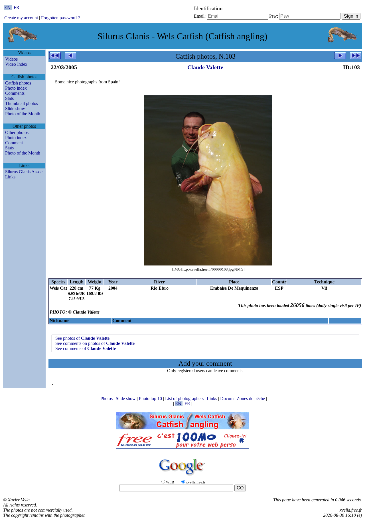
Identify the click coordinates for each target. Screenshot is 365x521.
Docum (227, 398)
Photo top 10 (151, 398)
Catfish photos (18, 83)
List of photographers (185, 398)
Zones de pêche (251, 398)
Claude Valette (205, 67)
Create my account (21, 17)
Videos (11, 59)
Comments (15, 93)
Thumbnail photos (21, 103)
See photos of (82, 338)
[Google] (182, 476)
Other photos (17, 132)
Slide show (15, 108)
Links (10, 176)
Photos (107, 398)
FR (16, 7)
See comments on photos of (95, 343)
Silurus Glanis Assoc (23, 171)
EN (8, 7)
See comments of (85, 348)
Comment (14, 142)
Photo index (16, 88)
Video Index (16, 64)
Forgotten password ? (60, 17)
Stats (9, 98)
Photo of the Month (22, 113)
